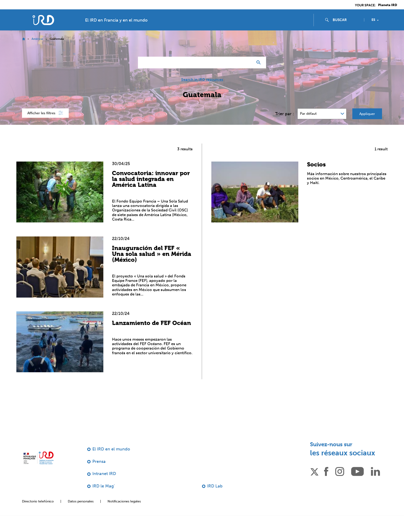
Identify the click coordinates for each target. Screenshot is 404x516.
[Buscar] (259, 62)
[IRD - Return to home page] (43, 20)
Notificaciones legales (124, 501)
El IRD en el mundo (111, 449)
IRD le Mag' (103, 486)
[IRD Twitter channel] (314, 471)
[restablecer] (247, 62)
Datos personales (81, 501)
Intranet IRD (104, 474)
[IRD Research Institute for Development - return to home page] (38, 457)
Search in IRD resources (202, 79)
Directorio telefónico (38, 501)
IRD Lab (215, 486)
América (37, 39)
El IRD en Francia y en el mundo (116, 20)
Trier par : (284, 114)
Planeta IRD (387, 5)
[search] (346, 20)
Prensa (99, 461)
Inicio (23, 39)
